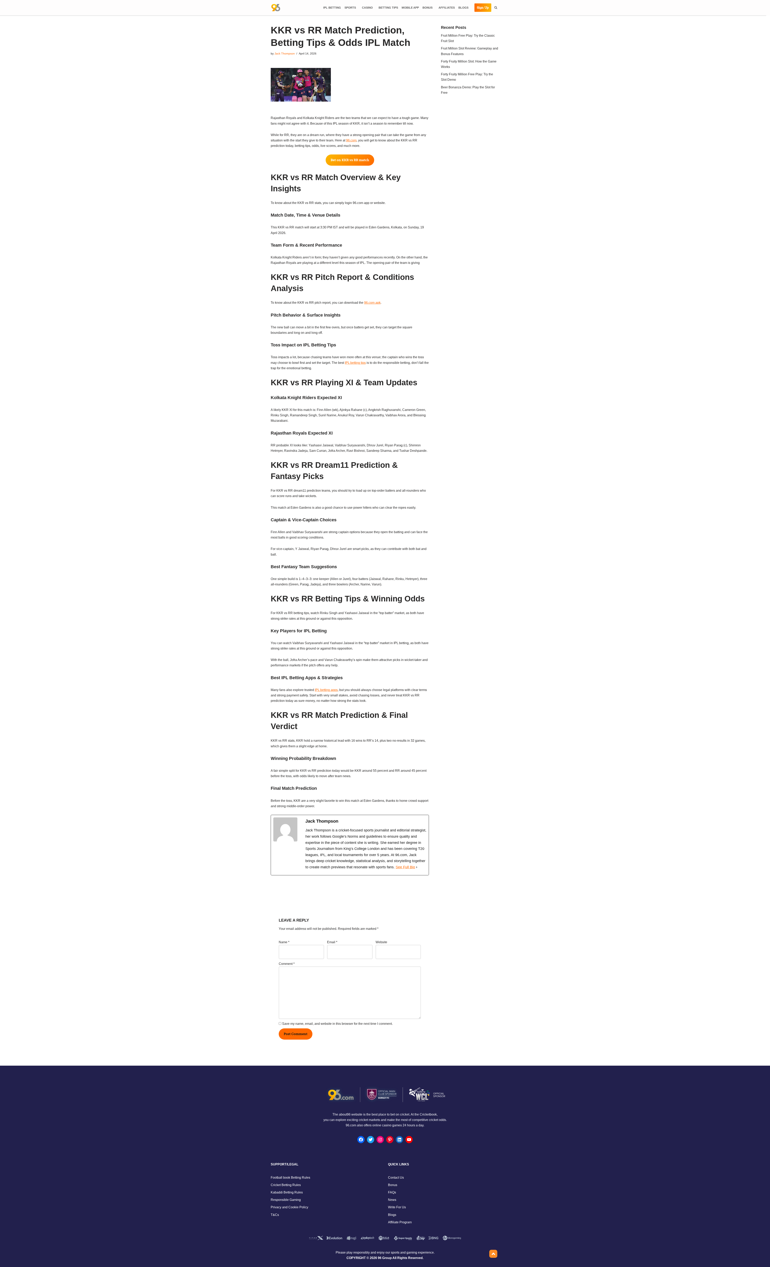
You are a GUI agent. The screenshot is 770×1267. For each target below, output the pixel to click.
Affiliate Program (400, 1222)
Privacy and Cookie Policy (289, 1207)
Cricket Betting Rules (286, 1185)
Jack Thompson (285, 53)
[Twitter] (370, 1139)
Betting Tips (388, 7)
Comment (287, 963)
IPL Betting (332, 7)
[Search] (495, 7)
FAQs (392, 1192)
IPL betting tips (355, 362)
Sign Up (483, 7)
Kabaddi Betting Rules (287, 1192)
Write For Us (397, 1207)
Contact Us (396, 1177)
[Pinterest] (389, 1139)
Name (284, 942)
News (392, 1199)
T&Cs (275, 1215)
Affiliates (447, 7)
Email (332, 942)
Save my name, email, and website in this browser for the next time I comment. (337, 1023)
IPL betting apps (326, 690)
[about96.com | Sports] (276, 7)
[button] (357, 7)
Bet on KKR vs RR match (350, 160)
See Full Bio (405, 867)
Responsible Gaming (286, 1199)
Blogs (392, 1215)
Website (381, 942)
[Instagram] (380, 1139)
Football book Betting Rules (290, 1177)
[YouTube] (409, 1139)
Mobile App (410, 7)
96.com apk (372, 302)
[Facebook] (361, 1139)
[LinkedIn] (399, 1139)
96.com (351, 140)
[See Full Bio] (416, 867)
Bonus (392, 1185)
